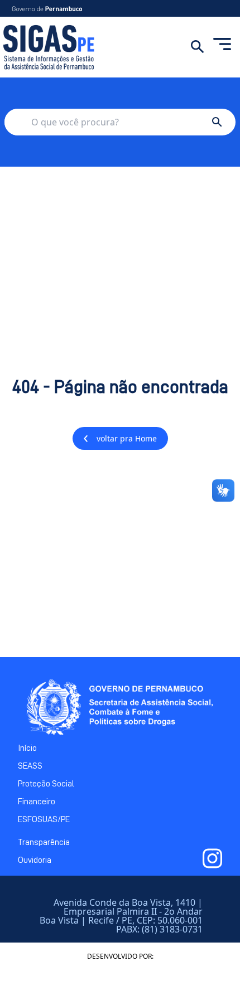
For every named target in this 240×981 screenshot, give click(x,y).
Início (27, 748)
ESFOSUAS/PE (44, 819)
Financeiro (36, 801)
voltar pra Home (127, 438)
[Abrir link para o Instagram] (212, 858)
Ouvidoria (34, 860)
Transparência (44, 842)
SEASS (30, 765)
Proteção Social (46, 783)
